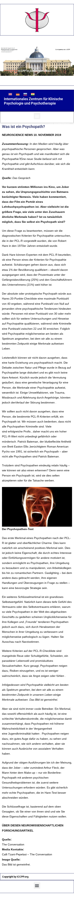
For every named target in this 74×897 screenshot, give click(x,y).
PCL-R (53, 254)
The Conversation (13, 844)
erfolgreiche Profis (19, 431)
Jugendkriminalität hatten (23, 733)
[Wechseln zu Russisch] (25, 94)
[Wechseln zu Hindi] (33, 94)
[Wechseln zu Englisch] (10, 94)
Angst (36, 675)
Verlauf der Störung (28, 402)
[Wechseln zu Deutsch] (18, 94)
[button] (37, 116)
